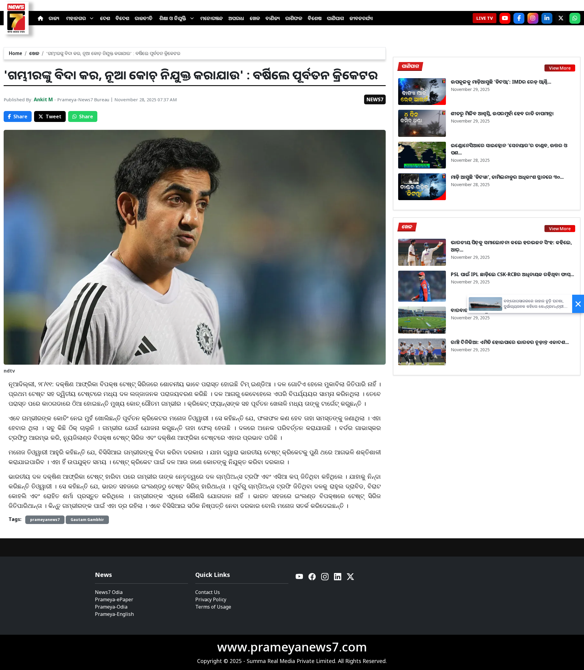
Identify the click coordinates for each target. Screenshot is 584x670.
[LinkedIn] (546, 18)
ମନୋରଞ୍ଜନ (211, 18)
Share (20, 116)
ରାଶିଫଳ (293, 18)
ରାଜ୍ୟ (54, 18)
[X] (560, 18)
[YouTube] (300, 578)
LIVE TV (484, 18)
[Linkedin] (338, 578)
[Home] (40, 18)
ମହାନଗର (76, 18)
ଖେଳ (255, 18)
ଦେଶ (105, 18)
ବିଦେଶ (122, 18)
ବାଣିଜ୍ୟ (273, 18)
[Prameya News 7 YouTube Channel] (504, 18)
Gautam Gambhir (87, 519)
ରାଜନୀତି (143, 18)
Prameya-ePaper (114, 599)
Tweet (53, 116)
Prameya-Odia (111, 606)
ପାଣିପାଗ (335, 18)
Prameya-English (114, 614)
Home (15, 53)
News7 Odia (109, 592)
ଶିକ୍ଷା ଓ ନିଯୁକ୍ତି (172, 18)
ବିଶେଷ (315, 18)
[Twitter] (350, 578)
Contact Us (207, 592)
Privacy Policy (210, 599)
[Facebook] (518, 18)
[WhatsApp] (574, 18)
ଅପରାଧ (236, 18)
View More (560, 68)
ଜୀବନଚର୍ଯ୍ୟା (361, 18)
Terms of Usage (213, 606)
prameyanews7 (45, 519)
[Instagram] (532, 18)
